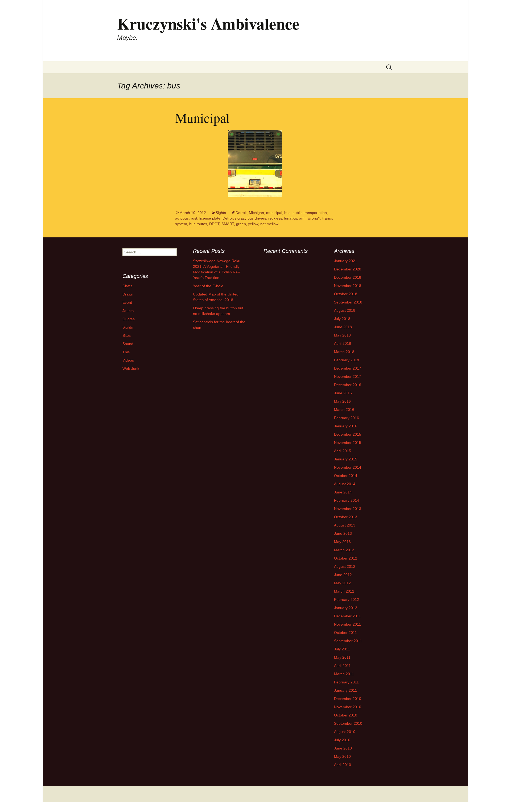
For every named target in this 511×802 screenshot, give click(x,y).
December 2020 (347, 269)
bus (287, 212)
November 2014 (347, 467)
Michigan (256, 212)
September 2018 (348, 302)
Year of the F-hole (208, 286)
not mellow (269, 224)
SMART (227, 224)
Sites (126, 335)
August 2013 (344, 525)
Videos (128, 360)
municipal (274, 212)
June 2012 (343, 575)
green (241, 224)
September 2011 (348, 641)
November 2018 (347, 285)
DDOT (214, 224)
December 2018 (347, 277)
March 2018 (344, 352)
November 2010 (347, 707)
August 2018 (344, 310)
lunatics (290, 218)
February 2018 (346, 360)
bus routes (198, 224)
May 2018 (342, 335)
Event (127, 302)
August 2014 (344, 484)
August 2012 (344, 566)
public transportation (309, 212)
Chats (127, 286)
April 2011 (342, 665)
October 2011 (345, 632)
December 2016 (347, 385)
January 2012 (345, 608)
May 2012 (342, 583)
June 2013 (343, 533)
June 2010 (343, 748)
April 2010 (342, 765)
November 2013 (347, 509)
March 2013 (344, 550)
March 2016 (344, 409)
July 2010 (342, 740)
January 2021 (345, 261)
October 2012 (345, 558)
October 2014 (345, 475)
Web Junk (130, 368)
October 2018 (345, 294)
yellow (253, 224)
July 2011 (342, 649)
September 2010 (348, 723)
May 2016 (342, 401)
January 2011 (345, 690)
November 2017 (347, 376)
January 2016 (345, 426)
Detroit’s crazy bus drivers (244, 218)
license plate (209, 218)
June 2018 (343, 327)
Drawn (127, 294)
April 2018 (342, 343)
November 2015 (347, 442)
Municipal (202, 118)
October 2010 (345, 715)
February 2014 (346, 500)
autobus (182, 218)
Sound (127, 344)
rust (194, 218)
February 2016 (346, 418)
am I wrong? (309, 218)
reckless (275, 218)
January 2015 (345, 459)
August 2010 (344, 732)
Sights (221, 212)
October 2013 (345, 517)
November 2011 (347, 624)
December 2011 (347, 616)
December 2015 (347, 434)
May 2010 (342, 756)
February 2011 (346, 682)
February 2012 (346, 599)
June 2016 (343, 393)
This (126, 352)
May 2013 (342, 542)
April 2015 (342, 451)
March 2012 (344, 591)
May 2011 (342, 657)
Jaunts (128, 311)
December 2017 (347, 368)
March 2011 (344, 674)
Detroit (241, 212)
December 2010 (347, 698)
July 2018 (342, 319)
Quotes (128, 319)
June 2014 (343, 492)
